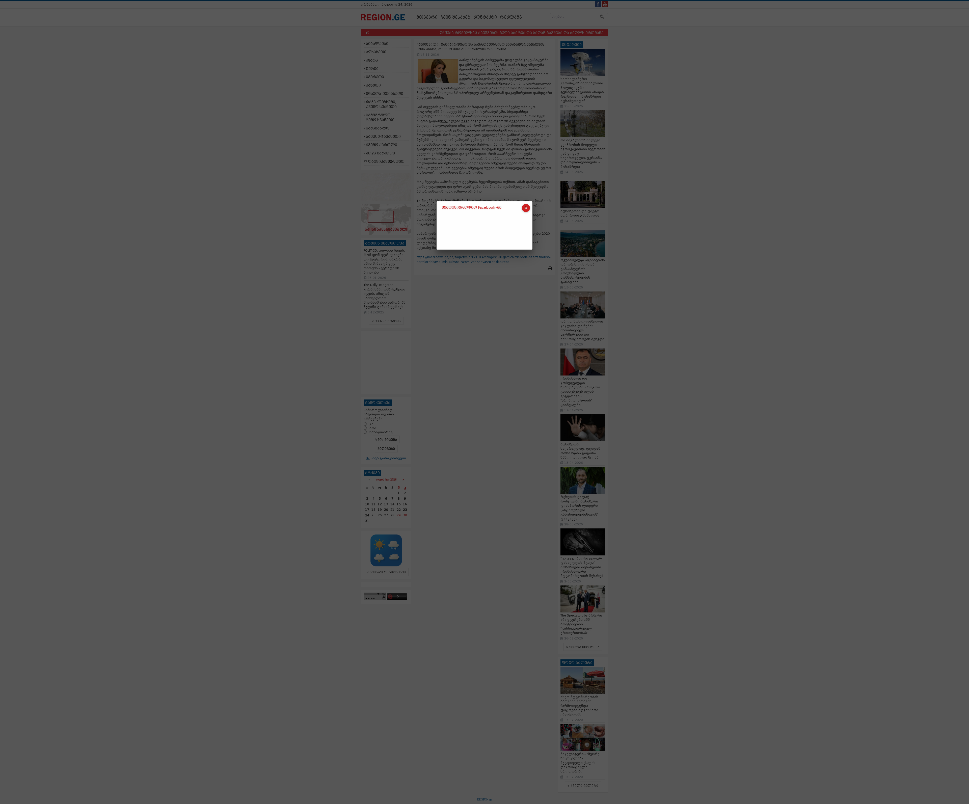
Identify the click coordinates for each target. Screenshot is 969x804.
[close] (526, 208)
